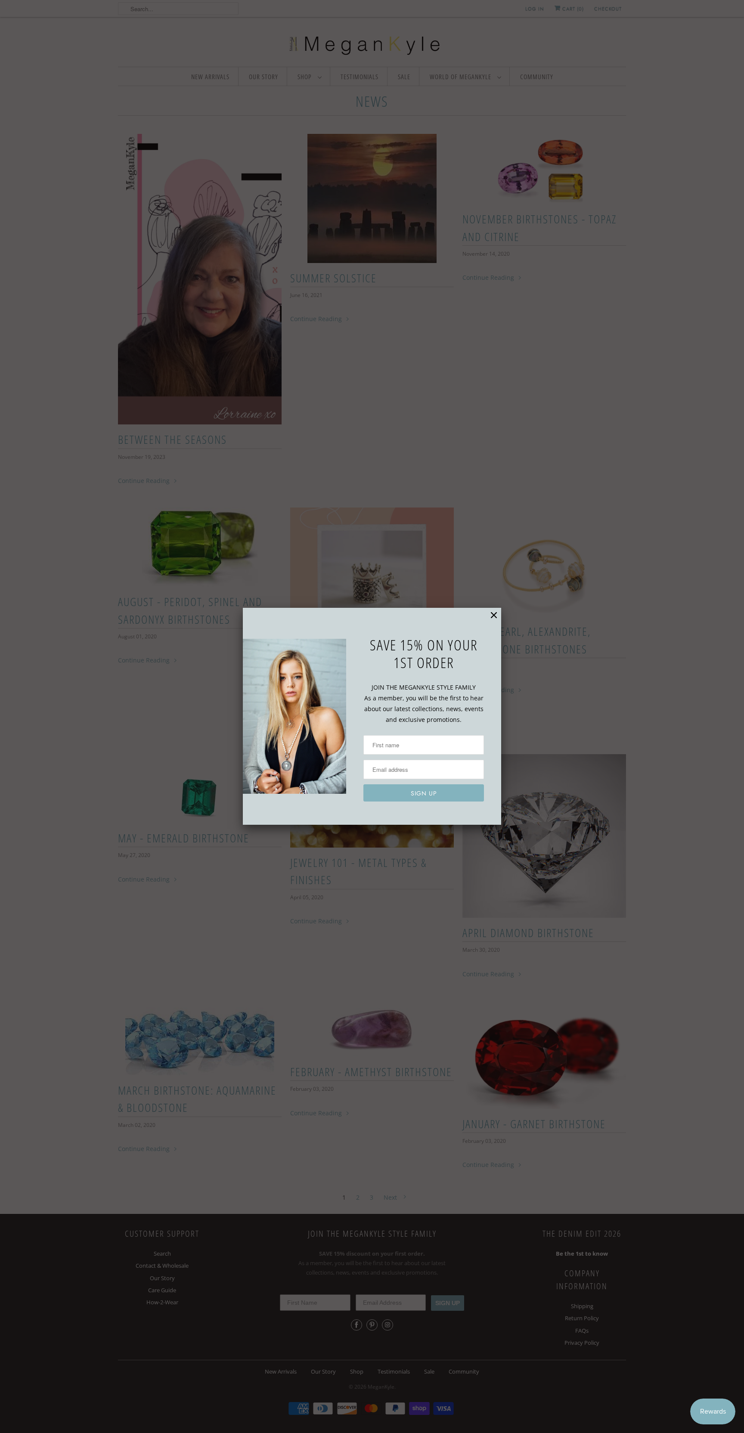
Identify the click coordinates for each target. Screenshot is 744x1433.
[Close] (494, 615)
